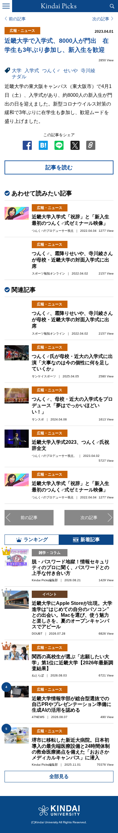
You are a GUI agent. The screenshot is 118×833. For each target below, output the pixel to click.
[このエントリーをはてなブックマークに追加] (43, 147)
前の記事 (17, 19)
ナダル (19, 76)
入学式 (32, 70)
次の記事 (100, 19)
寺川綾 (88, 70)
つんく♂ (51, 70)
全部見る (59, 776)
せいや (70, 70)
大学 (16, 70)
